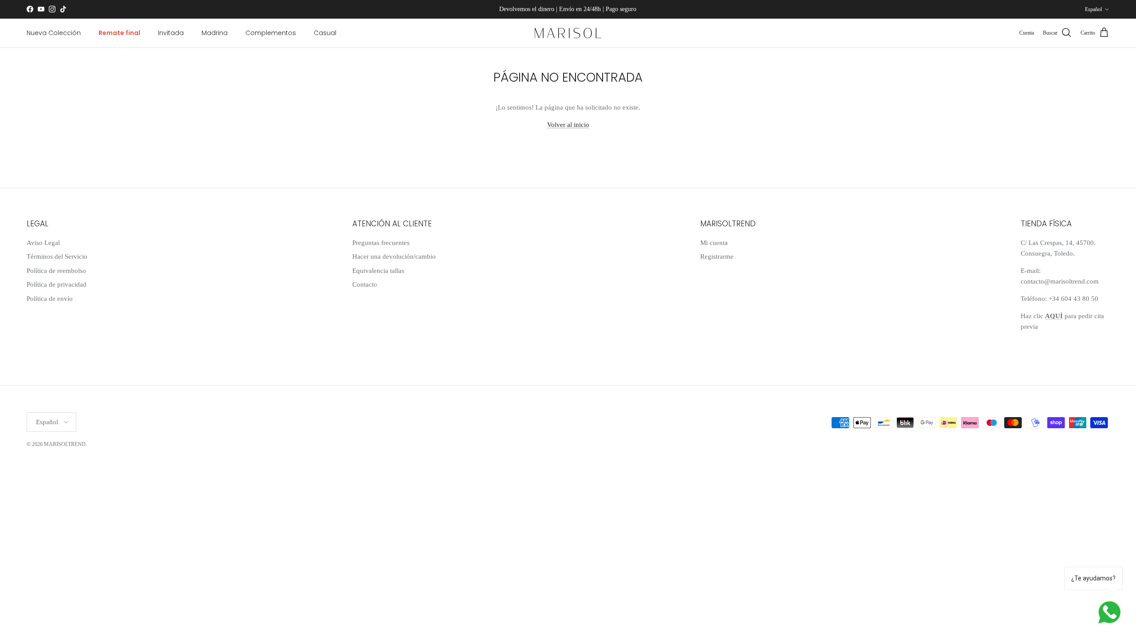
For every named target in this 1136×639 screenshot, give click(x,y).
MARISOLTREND (65, 444)
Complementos (270, 32)
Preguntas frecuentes (381, 242)
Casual (325, 32)
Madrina (214, 32)
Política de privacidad (57, 284)
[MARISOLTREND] (568, 33)
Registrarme (717, 256)
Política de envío (50, 298)
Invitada (171, 32)
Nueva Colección (54, 32)
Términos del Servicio (57, 256)
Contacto (364, 284)
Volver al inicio (568, 124)
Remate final (119, 32)
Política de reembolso (56, 270)
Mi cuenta (714, 242)
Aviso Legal (43, 242)
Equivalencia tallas (378, 270)
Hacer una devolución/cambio (394, 256)
